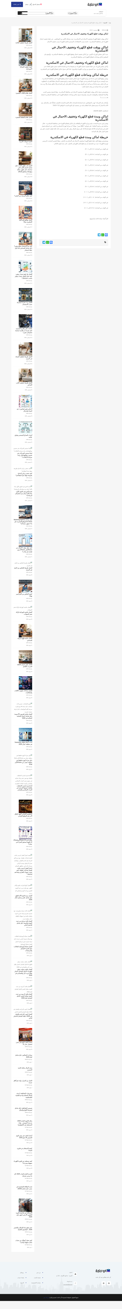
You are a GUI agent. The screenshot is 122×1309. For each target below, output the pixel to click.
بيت (110, 22)
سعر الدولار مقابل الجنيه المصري (25, 1069)
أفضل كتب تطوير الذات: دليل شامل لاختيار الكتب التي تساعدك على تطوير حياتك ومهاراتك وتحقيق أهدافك (23, 168)
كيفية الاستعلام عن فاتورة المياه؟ (24, 1149)
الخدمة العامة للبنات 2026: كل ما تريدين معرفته (23, 1175)
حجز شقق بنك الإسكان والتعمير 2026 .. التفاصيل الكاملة (23, 1228)
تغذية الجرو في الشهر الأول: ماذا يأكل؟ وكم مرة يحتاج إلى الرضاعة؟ (23, 493)
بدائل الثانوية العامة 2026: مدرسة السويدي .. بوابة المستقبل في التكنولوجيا (24, 1123)
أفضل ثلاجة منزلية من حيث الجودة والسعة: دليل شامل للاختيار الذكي (24, 923)
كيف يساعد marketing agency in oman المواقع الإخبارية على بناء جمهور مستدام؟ (23, 521)
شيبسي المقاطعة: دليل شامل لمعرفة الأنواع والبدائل (23, 1109)
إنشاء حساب (20, 1277)
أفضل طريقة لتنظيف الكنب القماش (24, 384)
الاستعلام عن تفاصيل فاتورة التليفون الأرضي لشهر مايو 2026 (24, 1215)
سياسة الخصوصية (36, 1282)
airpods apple (98, 111)
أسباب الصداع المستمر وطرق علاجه (23, 436)
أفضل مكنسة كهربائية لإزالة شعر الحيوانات (24, 613)
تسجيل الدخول (36, 4)
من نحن (38, 1272)
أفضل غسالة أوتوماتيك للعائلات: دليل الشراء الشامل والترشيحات (23, 948)
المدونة (105, 22)
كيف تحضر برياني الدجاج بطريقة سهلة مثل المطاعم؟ (24, 474)
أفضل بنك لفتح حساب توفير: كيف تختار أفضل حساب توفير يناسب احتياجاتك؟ (23, 276)
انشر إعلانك (16, 4)
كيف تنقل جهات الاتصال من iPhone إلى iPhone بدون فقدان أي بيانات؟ (24, 549)
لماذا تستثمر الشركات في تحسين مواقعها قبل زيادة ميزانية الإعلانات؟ (24, 455)
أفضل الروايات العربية (25, 141)
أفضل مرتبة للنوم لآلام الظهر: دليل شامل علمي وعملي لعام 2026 (23, 897)
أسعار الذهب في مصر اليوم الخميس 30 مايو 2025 (24, 1136)
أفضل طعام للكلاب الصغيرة (24, 93)
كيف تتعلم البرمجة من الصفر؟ (23, 196)
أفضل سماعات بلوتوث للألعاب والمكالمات (23, 691)
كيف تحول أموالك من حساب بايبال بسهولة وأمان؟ (23, 1241)
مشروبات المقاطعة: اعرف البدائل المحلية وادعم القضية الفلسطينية (24, 1095)
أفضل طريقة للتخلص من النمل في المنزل (23, 569)
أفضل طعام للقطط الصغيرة (24, 117)
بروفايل (22, 1272)
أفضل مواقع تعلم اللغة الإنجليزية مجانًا (25, 221)
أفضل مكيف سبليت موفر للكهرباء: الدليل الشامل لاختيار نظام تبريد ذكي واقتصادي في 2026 (23, 972)
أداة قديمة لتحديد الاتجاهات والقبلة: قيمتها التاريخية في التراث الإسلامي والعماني (24, 788)
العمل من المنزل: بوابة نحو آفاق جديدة (23, 1081)
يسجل (26, 4)
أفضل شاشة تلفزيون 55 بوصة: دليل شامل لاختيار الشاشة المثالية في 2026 (23, 716)
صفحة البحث (37, 1277)
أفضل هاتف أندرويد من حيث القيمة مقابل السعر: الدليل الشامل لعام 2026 (24, 996)
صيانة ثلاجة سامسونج (96, 218)
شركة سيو (46, 1297)
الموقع (50, 12)
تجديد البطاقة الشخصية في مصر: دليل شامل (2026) (24, 1187)
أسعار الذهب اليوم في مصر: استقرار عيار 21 (24, 1043)
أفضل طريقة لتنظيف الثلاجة (24, 42)
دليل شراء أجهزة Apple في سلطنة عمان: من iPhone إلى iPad (23, 762)
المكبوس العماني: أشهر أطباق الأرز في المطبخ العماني (23, 815)
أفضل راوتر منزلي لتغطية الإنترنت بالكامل (24, 665)
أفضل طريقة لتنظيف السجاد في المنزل (23, 357)
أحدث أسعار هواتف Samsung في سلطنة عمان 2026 (23, 743)
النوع (75, 12)
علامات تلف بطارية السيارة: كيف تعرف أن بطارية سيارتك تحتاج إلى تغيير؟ (23, 330)
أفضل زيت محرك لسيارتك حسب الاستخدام (24, 303)
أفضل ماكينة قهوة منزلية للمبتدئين (25, 639)
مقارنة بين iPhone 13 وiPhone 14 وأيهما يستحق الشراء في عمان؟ (23, 842)
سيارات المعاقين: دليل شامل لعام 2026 (23, 1056)
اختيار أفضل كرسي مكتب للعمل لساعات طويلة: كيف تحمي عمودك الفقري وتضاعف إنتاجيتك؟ (23, 871)
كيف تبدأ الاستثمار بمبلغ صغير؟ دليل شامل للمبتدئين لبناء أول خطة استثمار (23, 248)
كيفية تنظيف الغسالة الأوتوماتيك (26, 68)
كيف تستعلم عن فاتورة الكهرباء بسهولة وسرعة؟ (23, 1162)
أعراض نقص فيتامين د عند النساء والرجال (24, 410)
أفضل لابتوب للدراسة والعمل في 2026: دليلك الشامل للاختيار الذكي (22, 1016)
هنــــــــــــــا (104, 97)
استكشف (101, 11)
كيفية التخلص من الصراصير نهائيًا (24, 595)
